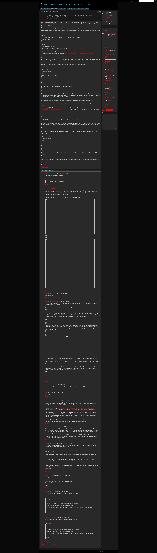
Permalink (46, 173)
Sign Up (132, 1)
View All (114, 128)
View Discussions (53, 18)
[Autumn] (104, 125)
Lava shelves (108, 102)
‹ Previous (43, 544)
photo (110, 67)
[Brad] (113, 121)
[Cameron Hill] (109, 116)
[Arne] (109, 125)
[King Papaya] (104, 116)
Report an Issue (104, 551)
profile (113, 28)
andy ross (107, 87)
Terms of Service (113, 551)
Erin (53, 17)
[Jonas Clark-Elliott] (104, 121)
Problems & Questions (74, 17)
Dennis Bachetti (108, 75)
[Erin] (43, 18)
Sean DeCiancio (108, 33)
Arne (106, 66)
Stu (106, 28)
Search (155, 1)
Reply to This (44, 167)
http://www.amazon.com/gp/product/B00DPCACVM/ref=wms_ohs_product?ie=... (78, 408)
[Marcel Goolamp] (113, 125)
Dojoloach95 (107, 50)
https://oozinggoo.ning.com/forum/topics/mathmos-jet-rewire (64, 23)
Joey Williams (108, 97)
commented (109, 66)
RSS (41, 547)
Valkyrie (53, 426)
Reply (47, 184)
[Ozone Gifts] (113, 116)
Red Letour (54, 400)
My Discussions (54, 11)
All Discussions (44, 11)
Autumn (53, 188)
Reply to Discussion (46, 542)
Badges (98, 551)
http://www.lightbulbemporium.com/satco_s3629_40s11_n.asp (55, 109)
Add (100, 11)
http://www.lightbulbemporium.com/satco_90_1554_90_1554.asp (80, 53)
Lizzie (53, 475)
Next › (55, 544)
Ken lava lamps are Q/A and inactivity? (110, 53)
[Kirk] (109, 121)
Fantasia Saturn (109, 70)
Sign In (136, 1)
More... (109, 109)
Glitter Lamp (108, 80)
